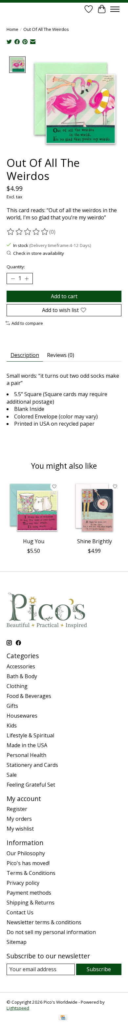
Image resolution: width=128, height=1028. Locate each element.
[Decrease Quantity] (13, 278)
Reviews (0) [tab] (60, 355)
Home (12, 29)
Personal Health (26, 755)
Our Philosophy (26, 853)
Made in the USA (27, 745)
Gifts (12, 705)
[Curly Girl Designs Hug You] (34, 507)
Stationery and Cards (32, 765)
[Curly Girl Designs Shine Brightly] (94, 507)
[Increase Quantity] (26, 278)
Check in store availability (38, 253)
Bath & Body (22, 676)
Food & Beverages (29, 696)
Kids (12, 725)
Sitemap (17, 942)
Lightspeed (18, 1008)
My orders (19, 818)
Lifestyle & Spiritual (30, 735)
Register (17, 809)
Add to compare (27, 323)
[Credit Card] (63, 1018)
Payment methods (29, 892)
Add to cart (64, 296)
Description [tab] (25, 355)
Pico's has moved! (28, 863)
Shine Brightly (94, 541)
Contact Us (20, 912)
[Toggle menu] (114, 9)
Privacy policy (23, 882)
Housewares (22, 715)
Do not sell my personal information (51, 932)
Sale (12, 774)
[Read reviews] (28, 232)
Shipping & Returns (30, 902)
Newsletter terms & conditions (44, 922)
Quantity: (16, 267)
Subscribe (99, 969)
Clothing (17, 686)
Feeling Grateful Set (31, 784)
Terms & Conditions (31, 873)
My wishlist (20, 828)
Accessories (21, 666)
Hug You (33, 541)
